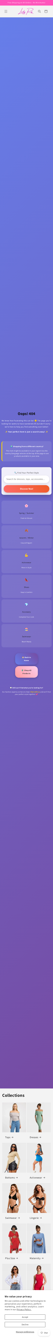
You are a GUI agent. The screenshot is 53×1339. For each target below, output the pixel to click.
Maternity (35, 1258)
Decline (25, 1324)
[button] (6, 11)
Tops (7, 1137)
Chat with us (35, 692)
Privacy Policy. (24, 1309)
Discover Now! (26, 489)
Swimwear (11, 1218)
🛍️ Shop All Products (26, 672)
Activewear (36, 1177)
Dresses (34, 1137)
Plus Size (10, 1258)
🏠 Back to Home (26, 659)
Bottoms (10, 1177)
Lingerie (34, 1218)
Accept (25, 1317)
